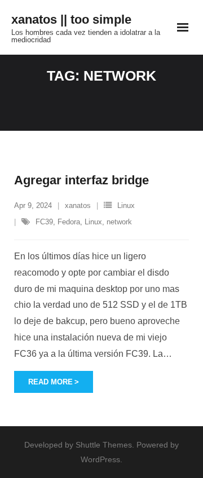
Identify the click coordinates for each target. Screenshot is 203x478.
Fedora (69, 222)
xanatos (78, 205)
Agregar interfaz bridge (81, 180)
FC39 (44, 222)
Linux (126, 205)
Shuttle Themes (104, 444)
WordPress (100, 459)
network (119, 222)
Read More (50, 382)
